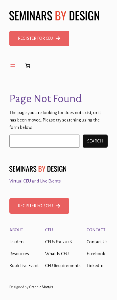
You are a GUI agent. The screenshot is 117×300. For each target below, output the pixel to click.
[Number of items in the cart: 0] (28, 66)
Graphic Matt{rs (41, 287)
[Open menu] (12, 65)
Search (95, 141)
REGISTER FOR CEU (35, 38)
